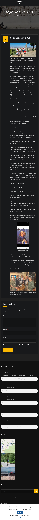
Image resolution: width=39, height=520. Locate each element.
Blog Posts (25, 41)
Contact (5, 503)
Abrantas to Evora (8, 412)
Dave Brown (14, 41)
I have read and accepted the (18, 345)
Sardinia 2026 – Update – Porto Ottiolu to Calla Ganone (18, 375)
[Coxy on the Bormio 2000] (8, 460)
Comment (6, 316)
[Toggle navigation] (19, 2)
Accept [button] (20, 512)
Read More (19, 518)
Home (13, 16)
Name (5, 329)
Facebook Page (15, 498)
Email (5, 337)
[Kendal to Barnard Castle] (8, 446)
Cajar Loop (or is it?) (22, 16)
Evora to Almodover (8, 387)
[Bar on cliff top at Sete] (8, 473)
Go (36, 491)
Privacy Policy (26, 345)
